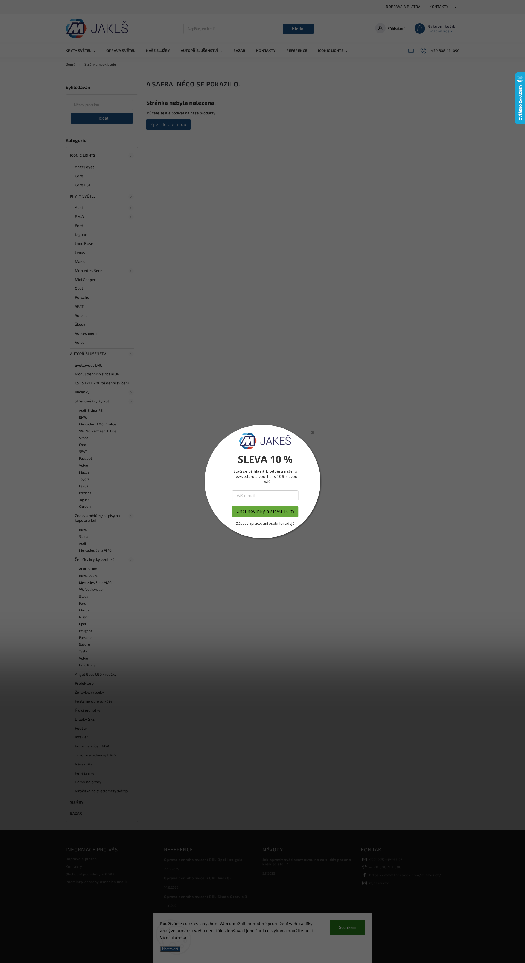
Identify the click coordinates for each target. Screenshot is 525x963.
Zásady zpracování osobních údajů (265, 523)
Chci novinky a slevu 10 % (265, 511)
